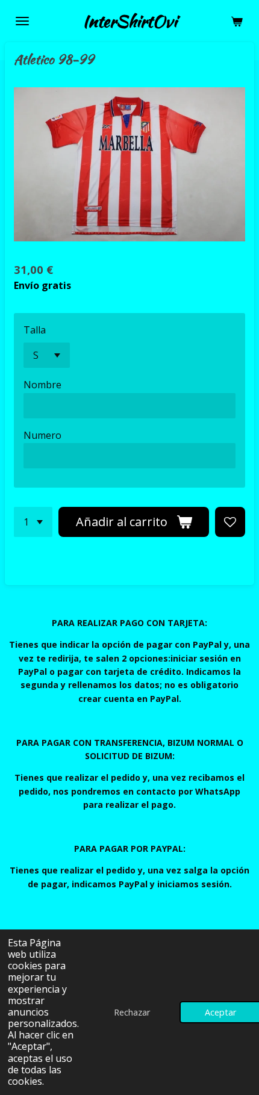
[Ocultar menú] (22, 21)
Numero (42, 435)
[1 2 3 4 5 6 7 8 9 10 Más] (33, 522)
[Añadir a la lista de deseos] (230, 522)
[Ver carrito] (236, 21)
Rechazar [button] (132, 1012)
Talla (34, 330)
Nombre (42, 384)
